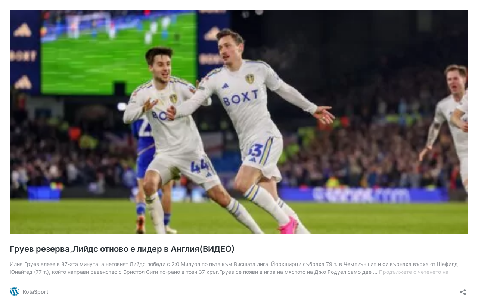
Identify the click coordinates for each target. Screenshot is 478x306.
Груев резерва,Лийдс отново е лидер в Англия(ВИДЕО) (122, 249)
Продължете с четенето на (413, 272)
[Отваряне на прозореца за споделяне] (463, 290)
